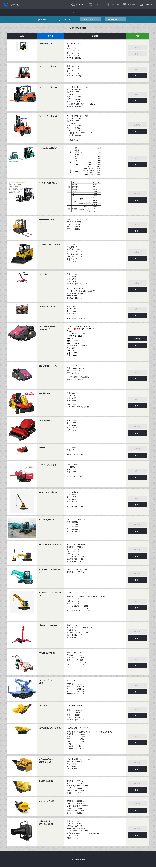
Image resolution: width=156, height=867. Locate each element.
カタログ (137, 339)
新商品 (43, 19)
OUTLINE (115, 4)
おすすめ (66, 19)
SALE (95, 4)
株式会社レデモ (11, 4)
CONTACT (150, 4)
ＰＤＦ (137, 76)
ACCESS (131, 4)
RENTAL (80, 4)
